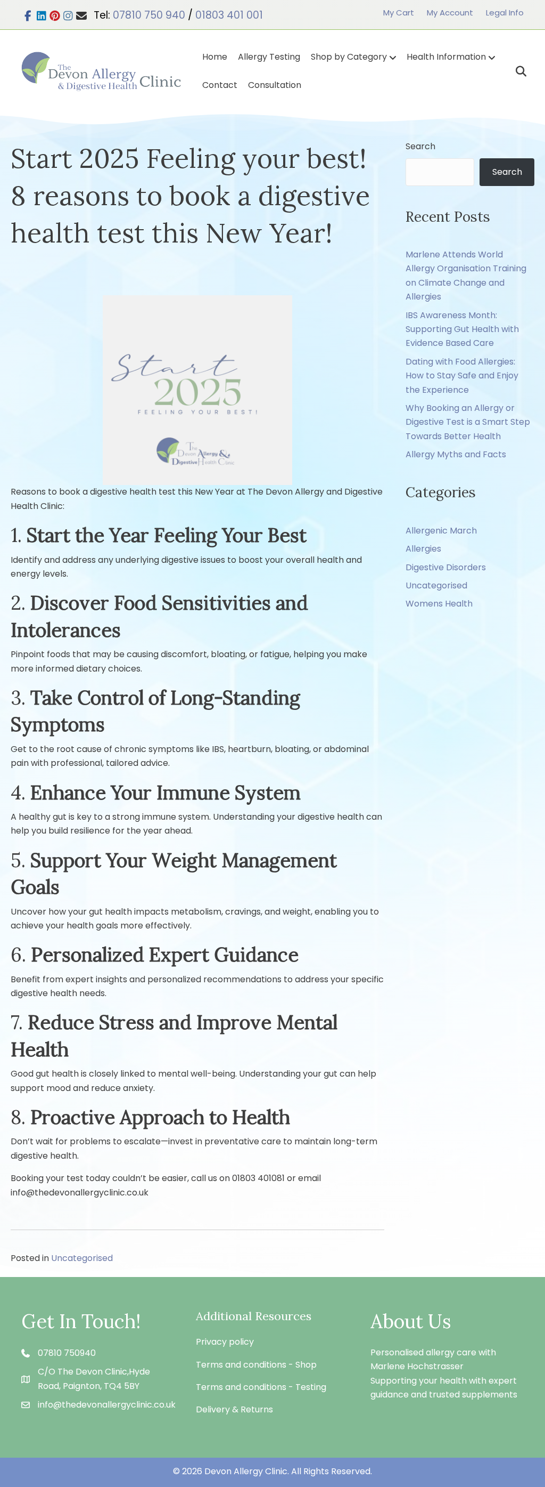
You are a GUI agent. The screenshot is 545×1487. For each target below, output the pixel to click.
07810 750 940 (149, 15)
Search (420, 146)
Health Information (446, 57)
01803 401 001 (229, 15)
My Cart (398, 12)
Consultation (274, 85)
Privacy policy (225, 1342)
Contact (219, 85)
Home (214, 57)
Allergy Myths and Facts (456, 454)
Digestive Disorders (446, 567)
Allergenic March (441, 530)
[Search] (517, 71)
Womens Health (439, 603)
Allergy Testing (269, 57)
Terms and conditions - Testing (261, 1387)
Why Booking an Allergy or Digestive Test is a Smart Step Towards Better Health (468, 422)
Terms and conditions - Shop (256, 1365)
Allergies (423, 549)
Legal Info (505, 12)
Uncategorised (82, 1258)
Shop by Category (349, 57)
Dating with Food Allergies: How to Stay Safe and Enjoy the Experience (462, 375)
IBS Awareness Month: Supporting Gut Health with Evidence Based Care (462, 329)
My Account (450, 12)
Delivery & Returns (234, 1409)
